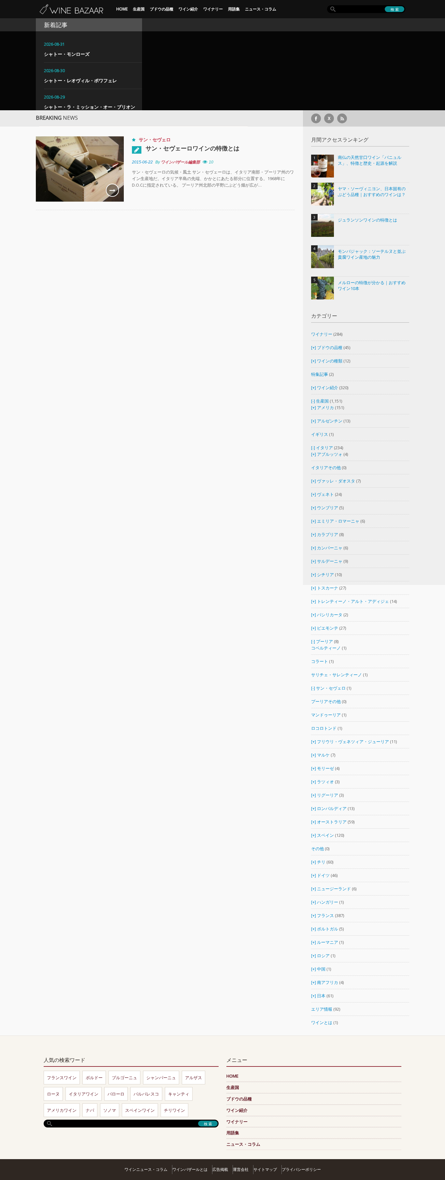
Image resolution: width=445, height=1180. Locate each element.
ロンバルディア (332, 808)
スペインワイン (140, 1110)
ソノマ (109, 1110)
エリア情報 (321, 1009)
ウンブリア (327, 508)
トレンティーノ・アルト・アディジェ (353, 601)
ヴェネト (325, 494)
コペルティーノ (326, 648)
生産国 (139, 9)
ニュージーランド (334, 889)
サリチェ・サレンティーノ (336, 675)
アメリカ (325, 407)
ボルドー (94, 1077)
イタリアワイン (83, 1094)
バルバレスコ (146, 1094)
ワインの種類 (329, 361)
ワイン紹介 (188, 9)
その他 (317, 848)
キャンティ (178, 1094)
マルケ (323, 755)
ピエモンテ (327, 628)
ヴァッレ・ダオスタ (336, 481)
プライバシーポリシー (301, 1169)
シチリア (325, 574)
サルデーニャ (329, 561)
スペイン (325, 835)
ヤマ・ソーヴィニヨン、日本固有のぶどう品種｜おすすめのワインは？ (372, 191)
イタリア (324, 448)
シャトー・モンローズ (67, 54)
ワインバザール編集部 (180, 162)
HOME (122, 9)
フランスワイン (62, 1077)
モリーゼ (325, 768)
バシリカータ (329, 615)
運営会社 (241, 1169)
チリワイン (174, 1110)
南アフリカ (328, 982)
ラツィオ (325, 782)
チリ (321, 862)
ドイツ (323, 875)
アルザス (193, 1077)
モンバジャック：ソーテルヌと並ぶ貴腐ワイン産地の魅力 (372, 254)
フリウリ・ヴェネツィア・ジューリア (353, 741)
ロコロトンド (324, 728)
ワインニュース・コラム (145, 1169)
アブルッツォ (329, 454)
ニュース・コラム (260, 9)
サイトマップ (265, 1169)
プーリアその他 (326, 701)
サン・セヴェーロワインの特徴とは (192, 148)
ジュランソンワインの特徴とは (367, 220)
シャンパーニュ (161, 1077)
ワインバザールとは (190, 1169)
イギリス (319, 434)
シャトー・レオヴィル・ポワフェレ (80, 80)
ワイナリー (213, 9)
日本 (321, 996)
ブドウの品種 (161, 9)
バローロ (116, 1094)
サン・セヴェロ (155, 139)
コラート (319, 661)
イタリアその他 (326, 467)
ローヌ (53, 1094)
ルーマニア (328, 942)
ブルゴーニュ (124, 1077)
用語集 (234, 9)
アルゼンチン (330, 421)
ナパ (90, 1110)
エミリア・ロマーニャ (338, 521)
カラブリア (327, 534)
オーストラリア (332, 822)
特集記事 (319, 374)
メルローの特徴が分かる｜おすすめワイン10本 (372, 285)
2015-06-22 (142, 162)
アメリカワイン (62, 1110)
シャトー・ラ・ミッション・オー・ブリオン (89, 107)
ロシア (324, 955)
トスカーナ (327, 588)
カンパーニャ (329, 548)
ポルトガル (328, 929)
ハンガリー (328, 902)
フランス (325, 915)
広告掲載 (220, 1169)
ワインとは (321, 1022)
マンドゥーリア (326, 715)
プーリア (324, 641)
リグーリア (327, 795)
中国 (321, 969)
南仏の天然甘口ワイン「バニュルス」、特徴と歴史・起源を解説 (369, 160)
